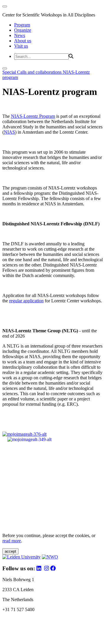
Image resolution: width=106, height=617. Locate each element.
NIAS (9, 132)
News (19, 35)
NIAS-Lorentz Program (33, 116)
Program (22, 24)
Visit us (21, 45)
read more (11, 540)
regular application (26, 300)
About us (22, 40)
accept (10, 551)
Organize (22, 30)
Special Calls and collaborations (32, 72)
